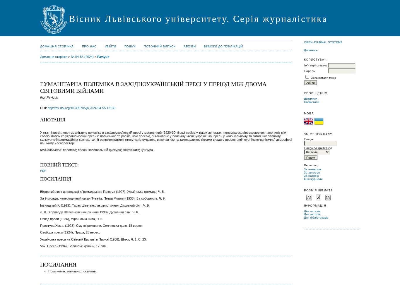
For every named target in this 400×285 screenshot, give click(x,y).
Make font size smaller (309, 197)
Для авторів (312, 214)
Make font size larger (328, 197)
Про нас (89, 46)
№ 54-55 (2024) (82, 57)
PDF (43, 170)
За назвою (311, 175)
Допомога (311, 50)
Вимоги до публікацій (223, 46)
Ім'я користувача (315, 65)
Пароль (309, 71)
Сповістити (311, 102)
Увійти (110, 46)
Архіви (190, 46)
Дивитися (310, 98)
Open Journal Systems (323, 42)
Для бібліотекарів (316, 217)
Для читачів (312, 211)
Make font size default (319, 197)
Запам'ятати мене (323, 77)
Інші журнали (313, 179)
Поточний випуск (159, 46)
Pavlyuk (103, 57)
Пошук (130, 46)
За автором (312, 172)
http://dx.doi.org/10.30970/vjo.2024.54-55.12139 (81, 108)
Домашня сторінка (57, 46)
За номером (312, 169)
